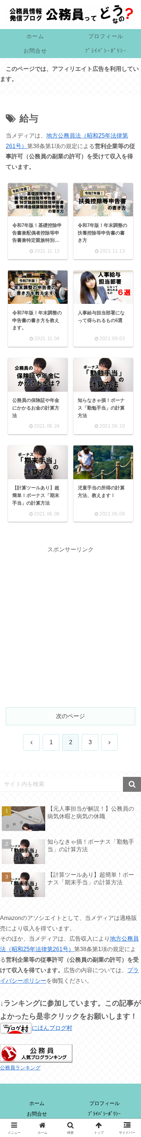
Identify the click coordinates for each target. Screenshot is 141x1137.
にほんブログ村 (52, 1028)
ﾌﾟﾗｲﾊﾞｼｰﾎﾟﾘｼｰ (104, 1114)
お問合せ (37, 1114)
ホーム (36, 1103)
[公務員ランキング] (36, 1053)
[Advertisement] (70, 626)
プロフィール (104, 1103)
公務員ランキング (20, 1068)
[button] (132, 784)
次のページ (70, 716)
